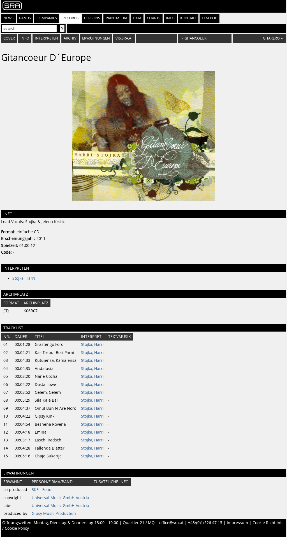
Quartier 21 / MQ (139, 522)
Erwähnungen (96, 38)
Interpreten (46, 38)
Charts (153, 18)
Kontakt (188, 18)
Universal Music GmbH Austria (60, 497)
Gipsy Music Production (54, 513)
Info (170, 18)
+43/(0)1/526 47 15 (205, 522)
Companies (46, 18)
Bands (25, 18)
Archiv (70, 38)
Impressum (237, 522)
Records (70, 18)
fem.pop (209, 18)
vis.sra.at (124, 38)
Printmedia (116, 18)
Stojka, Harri (23, 278)
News (8, 18)
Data (137, 18)
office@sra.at (171, 522)
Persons (92, 18)
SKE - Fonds (43, 489)
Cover (9, 38)
